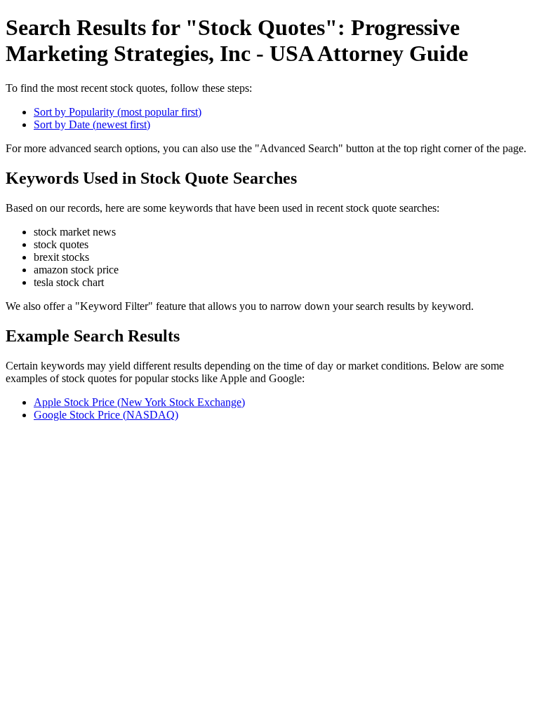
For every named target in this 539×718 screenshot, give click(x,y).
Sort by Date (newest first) (92, 124)
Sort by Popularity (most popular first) (117, 112)
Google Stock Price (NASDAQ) (106, 415)
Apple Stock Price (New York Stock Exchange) (139, 402)
